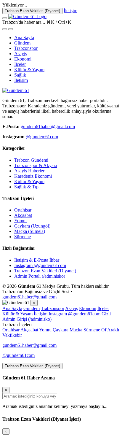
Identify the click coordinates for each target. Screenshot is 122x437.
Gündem (22, 42)
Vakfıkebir (12, 335)
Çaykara (60, 329)
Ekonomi (22, 58)
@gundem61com (42, 136)
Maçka (76, 329)
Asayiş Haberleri (30, 170)
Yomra (20, 220)
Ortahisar (22, 209)
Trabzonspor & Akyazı (35, 165)
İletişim (70, 10)
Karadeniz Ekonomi (33, 176)
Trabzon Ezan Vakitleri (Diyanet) (32, 11)
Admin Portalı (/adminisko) (39, 276)
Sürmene (22, 236)
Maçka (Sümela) (29, 231)
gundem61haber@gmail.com (48, 126)
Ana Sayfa (24, 37)
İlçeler (20, 64)
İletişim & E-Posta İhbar (36, 260)
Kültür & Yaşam (29, 69)
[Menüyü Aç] (4, 18)
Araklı (113, 329)
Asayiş (20, 53)
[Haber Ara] (4, 29)
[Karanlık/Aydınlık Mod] (10, 29)
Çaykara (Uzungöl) (32, 225)
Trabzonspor (26, 48)
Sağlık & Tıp (26, 186)
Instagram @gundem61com (40, 265)
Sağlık (20, 74)
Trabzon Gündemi (31, 160)
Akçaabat (23, 215)
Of (103, 329)
